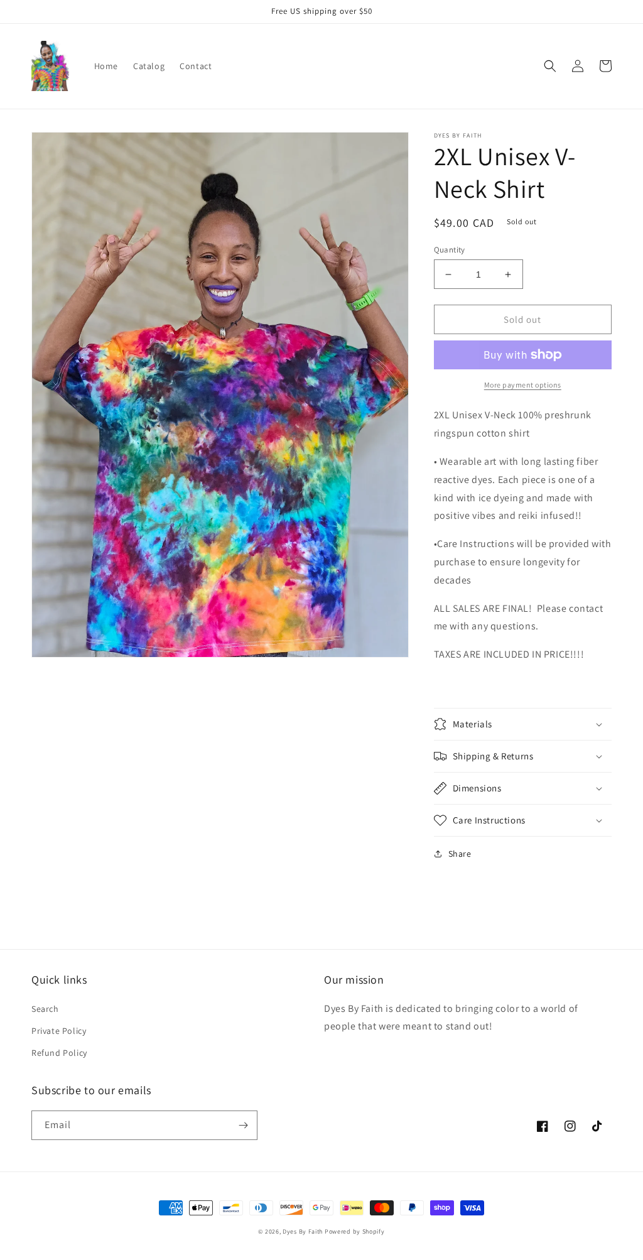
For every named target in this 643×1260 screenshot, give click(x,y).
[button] (550, 66)
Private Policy (58, 1030)
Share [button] (460, 853)
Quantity (449, 249)
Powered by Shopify (355, 1231)
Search (45, 1008)
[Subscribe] (243, 1125)
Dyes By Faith (304, 1231)
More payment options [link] (522, 384)
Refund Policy (59, 1052)
